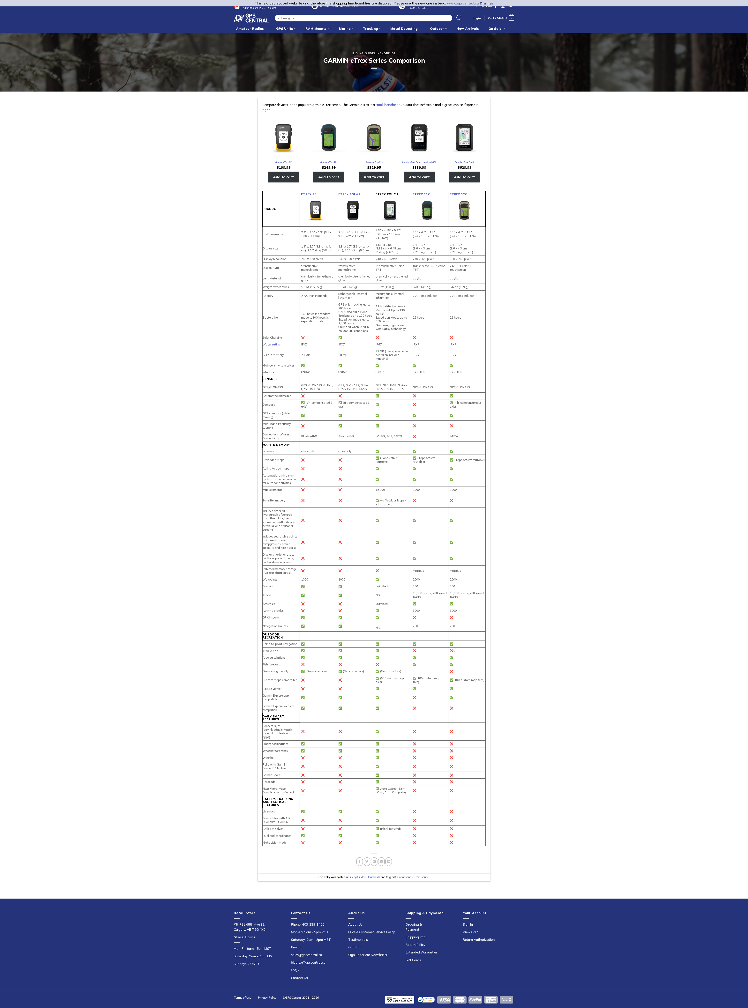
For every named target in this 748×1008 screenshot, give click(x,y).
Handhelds (387, 53)
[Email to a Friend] (374, 861)
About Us (355, 924)
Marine (345, 28)
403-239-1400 (313, 924)
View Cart (470, 932)
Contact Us (299, 978)
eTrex (416, 876)
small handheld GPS (391, 105)
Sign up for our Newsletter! (368, 955)
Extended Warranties (422, 952)
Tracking (370, 28)
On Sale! (496, 28)
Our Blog (354, 947)
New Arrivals (468, 28)
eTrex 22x (421, 194)
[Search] (459, 18)
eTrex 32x (458, 194)
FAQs (295, 970)
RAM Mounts (315, 28)
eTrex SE (308, 194)
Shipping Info (415, 937)
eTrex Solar (349, 194)
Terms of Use (242, 997)
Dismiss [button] (486, 3)
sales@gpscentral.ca (306, 955)
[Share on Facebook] (359, 861)
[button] (501, 18)
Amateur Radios (250, 28)
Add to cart (283, 177)
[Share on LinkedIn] (388, 861)
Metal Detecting (404, 28)
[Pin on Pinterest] (381, 861)
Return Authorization (479, 940)
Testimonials (358, 940)
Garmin (425, 876)
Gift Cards (413, 960)
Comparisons (403, 876)
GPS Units (284, 28)
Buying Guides (364, 53)
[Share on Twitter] (367, 861)
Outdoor (437, 28)
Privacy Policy (267, 997)
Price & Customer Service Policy (371, 932)
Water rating (271, 344)
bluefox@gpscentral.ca (308, 962)
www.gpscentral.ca (463, 3)
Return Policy (415, 945)
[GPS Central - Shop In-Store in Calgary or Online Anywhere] (251, 17)
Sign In (468, 924)
